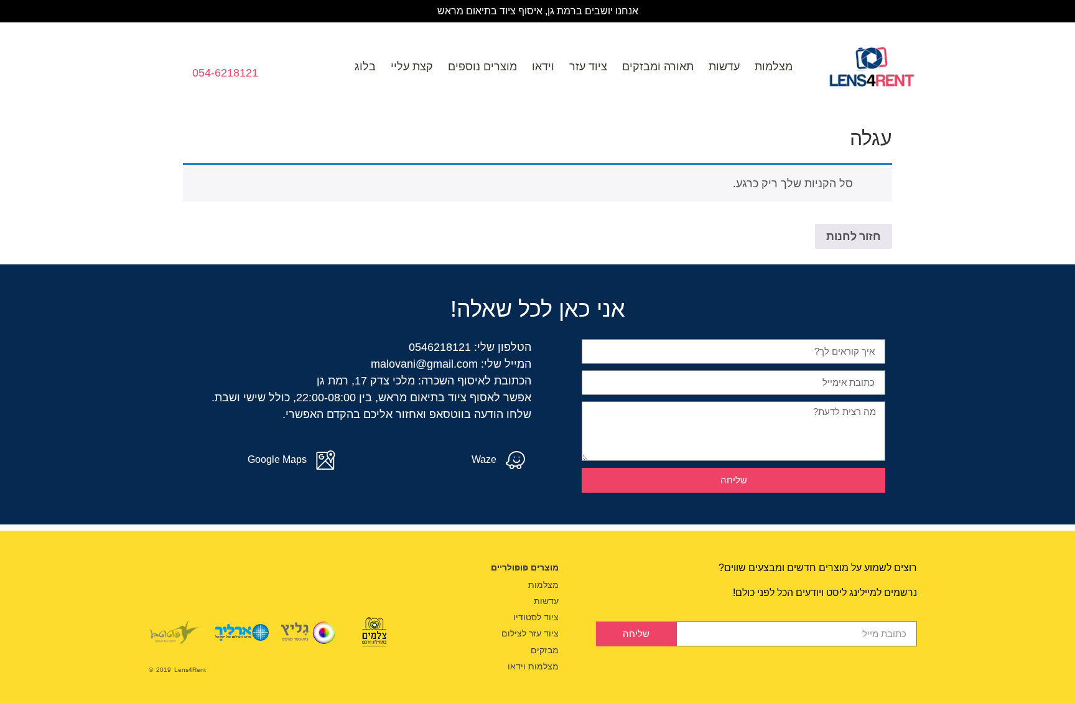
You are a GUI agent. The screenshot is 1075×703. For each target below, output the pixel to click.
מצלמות (774, 66)
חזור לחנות (853, 236)
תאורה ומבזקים (658, 66)
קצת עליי (412, 66)
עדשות (724, 66)
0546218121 (440, 347)
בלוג (365, 66)
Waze (484, 459)
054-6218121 (225, 73)
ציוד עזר (588, 66)
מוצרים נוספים (482, 66)
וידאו (543, 66)
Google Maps (277, 459)
